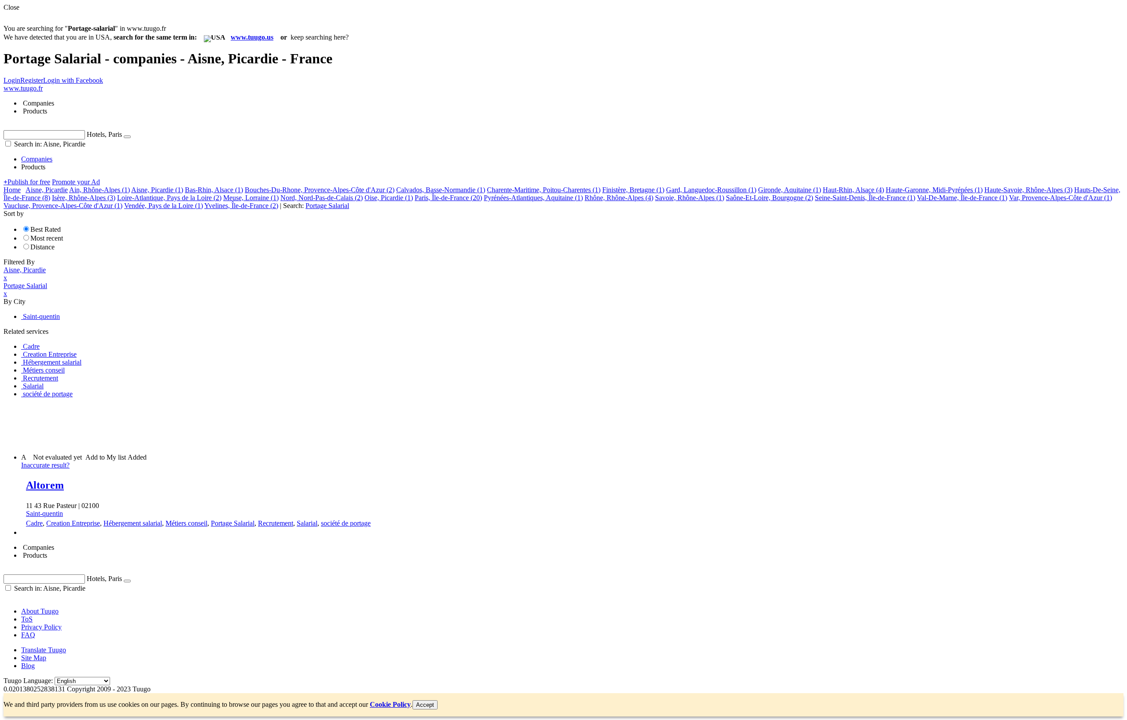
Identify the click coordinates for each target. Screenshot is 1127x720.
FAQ (28, 635)
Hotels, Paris (104, 134)
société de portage (346, 523)
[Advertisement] (164, 425)
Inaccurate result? (45, 465)
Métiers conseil (186, 523)
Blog (28, 665)
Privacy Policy (41, 627)
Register (31, 80)
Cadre (34, 523)
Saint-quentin (44, 513)
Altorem (45, 485)
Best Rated (45, 229)
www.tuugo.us (252, 37)
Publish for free (27, 182)
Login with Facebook (73, 80)
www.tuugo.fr (23, 88)
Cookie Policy (390, 704)
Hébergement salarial (132, 523)
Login (12, 80)
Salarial (307, 523)
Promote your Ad (76, 182)
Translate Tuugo (43, 650)
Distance (42, 247)
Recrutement (275, 523)
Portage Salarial (232, 523)
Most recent (46, 238)
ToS (27, 619)
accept (425, 705)
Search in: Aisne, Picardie (48, 144)
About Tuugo (40, 611)
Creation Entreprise (73, 523)
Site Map (33, 658)
